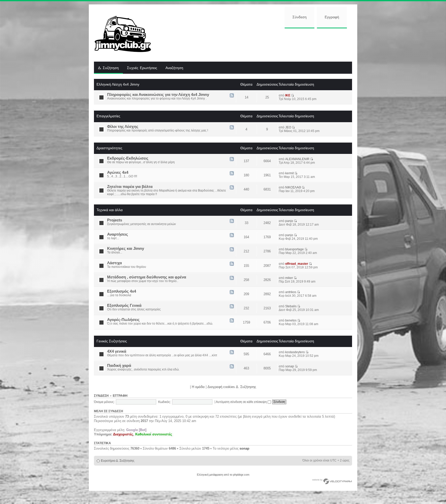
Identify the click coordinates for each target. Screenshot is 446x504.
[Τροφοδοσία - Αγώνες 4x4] (232, 173)
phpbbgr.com (241, 474)
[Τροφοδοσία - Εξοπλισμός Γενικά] (232, 306)
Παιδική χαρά (119, 365)
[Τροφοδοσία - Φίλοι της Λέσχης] (232, 127)
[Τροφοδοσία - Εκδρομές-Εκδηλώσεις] (232, 159)
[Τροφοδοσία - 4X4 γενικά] (232, 352)
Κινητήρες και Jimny (125, 248)
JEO (288, 127)
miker (289, 278)
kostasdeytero (295, 352)
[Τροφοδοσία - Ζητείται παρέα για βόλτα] (232, 187)
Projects (114, 220)
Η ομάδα (198, 387)
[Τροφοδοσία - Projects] (232, 221)
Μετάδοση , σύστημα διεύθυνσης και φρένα (146, 277)
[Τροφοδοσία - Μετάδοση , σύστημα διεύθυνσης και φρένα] (232, 278)
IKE (287, 95)
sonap (289, 366)
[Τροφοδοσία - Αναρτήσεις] (232, 235)
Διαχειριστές (123, 434)
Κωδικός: (164, 402)
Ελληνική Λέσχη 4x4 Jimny (118, 84)
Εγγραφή (332, 17)
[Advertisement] (256, 44)
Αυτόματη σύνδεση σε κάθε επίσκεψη (242, 402)
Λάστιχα (114, 263)
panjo (289, 221)
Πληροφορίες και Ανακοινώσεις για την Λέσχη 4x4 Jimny (158, 95)
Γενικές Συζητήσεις (112, 341)
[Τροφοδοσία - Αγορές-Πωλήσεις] (232, 320)
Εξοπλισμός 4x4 (121, 291)
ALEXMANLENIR (297, 159)
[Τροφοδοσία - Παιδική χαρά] (232, 366)
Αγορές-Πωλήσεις (123, 320)
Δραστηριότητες (109, 148)
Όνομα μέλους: (104, 402)
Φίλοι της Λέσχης (122, 127)
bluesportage (294, 249)
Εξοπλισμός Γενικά (124, 305)
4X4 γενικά (116, 351)
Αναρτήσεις (117, 234)
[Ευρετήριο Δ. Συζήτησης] (126, 33)
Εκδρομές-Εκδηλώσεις (127, 158)
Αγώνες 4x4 (117, 172)
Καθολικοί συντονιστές (153, 434)
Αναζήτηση (174, 68)
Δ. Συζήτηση (108, 68)
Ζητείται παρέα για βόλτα (130, 187)
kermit (289, 173)
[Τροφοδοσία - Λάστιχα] (232, 264)
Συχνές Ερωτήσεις (142, 68)
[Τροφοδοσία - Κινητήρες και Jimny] (232, 249)
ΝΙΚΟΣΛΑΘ (293, 187)
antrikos (290, 292)
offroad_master (296, 264)
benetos (291, 320)
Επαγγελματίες (108, 116)
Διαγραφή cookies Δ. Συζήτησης (232, 387)
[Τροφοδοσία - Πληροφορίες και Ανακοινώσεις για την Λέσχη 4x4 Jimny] (232, 95)
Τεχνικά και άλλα (110, 210)
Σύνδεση (299, 17)
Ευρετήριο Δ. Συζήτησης (117, 460)
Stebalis (291, 306)
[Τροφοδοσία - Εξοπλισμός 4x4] (232, 292)
